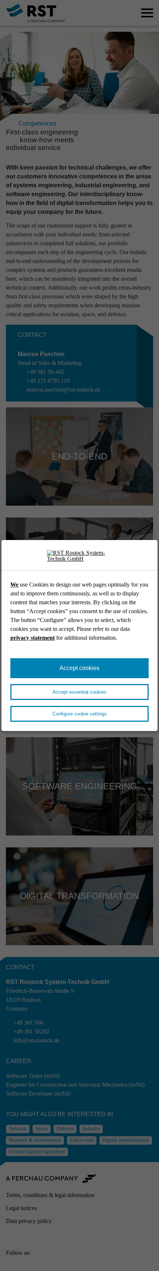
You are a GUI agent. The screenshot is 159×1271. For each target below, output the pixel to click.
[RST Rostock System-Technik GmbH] (79, 556)
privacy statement (32, 638)
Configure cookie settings (80, 714)
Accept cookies (79, 668)
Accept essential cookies (79, 692)
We (14, 584)
